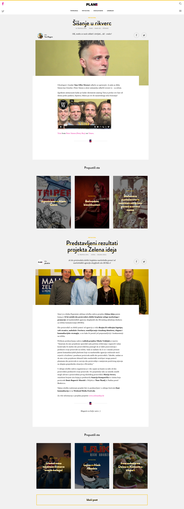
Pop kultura (86, 11)
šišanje (105, 28)
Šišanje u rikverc (92, 23)
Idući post (92, 500)
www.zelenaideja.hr (96, 396)
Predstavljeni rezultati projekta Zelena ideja (92, 246)
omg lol (98, 28)
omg (91, 28)
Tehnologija (74, 11)
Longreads (110, 11)
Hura (93, 255)
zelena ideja (102, 255)
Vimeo (91, 133)
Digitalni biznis (98, 11)
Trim (59, 133)
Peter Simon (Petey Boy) (75, 133)
